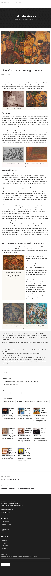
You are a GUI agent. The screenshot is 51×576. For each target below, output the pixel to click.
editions (18, 393)
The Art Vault (20, 401)
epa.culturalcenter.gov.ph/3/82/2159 (10, 355)
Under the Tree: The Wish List (31, 381)
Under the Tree (26, 393)
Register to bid (5, 342)
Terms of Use (5, 548)
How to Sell (4, 543)
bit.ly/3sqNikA (41, 359)
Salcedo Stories (5, 66)
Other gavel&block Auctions (38, 393)
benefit (13, 393)
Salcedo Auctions (7, 378)
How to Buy (4, 542)
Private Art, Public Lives (30, 401)
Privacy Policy (5, 546)
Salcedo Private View (7, 398)
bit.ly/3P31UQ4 (5, 351)
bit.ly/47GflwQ (42, 357)
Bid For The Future (6, 530)
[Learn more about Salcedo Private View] (5, 410)
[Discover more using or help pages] (21, 431)
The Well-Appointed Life (9, 381)
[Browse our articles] (21, 410)
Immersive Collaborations (42, 401)
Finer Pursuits (20, 381)
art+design (6, 393)
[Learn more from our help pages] (36, 431)
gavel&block (4, 522)
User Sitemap (5, 545)
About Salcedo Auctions (44, 410)
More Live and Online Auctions (11, 384)
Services (12, 429)
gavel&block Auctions (8, 390)
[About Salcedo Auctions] (36, 410)
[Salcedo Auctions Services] (5, 431)
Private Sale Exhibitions (9, 401)
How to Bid (4, 540)
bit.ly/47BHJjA (5, 363)
